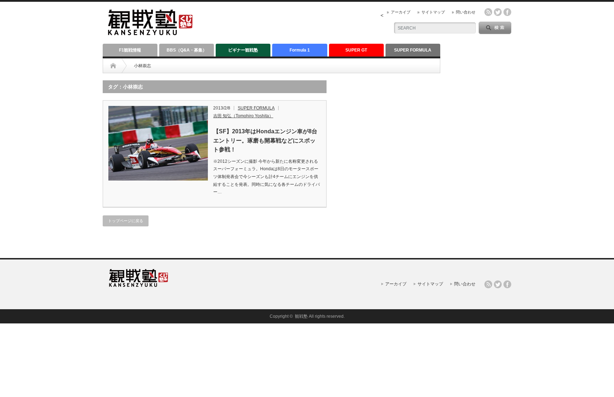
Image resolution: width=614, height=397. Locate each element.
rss (488, 12)
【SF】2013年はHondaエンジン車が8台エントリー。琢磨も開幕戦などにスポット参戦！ (265, 140)
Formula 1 (300, 50)
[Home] (113, 66)
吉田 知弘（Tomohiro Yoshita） (243, 115)
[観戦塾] (150, 32)
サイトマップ (433, 12)
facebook (507, 12)
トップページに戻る (125, 221)
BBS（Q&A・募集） (187, 50)
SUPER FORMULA (412, 50)
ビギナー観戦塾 (243, 50)
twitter (498, 12)
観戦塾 (301, 316)
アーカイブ (400, 12)
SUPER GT (356, 50)
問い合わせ (465, 12)
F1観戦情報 (130, 50)
